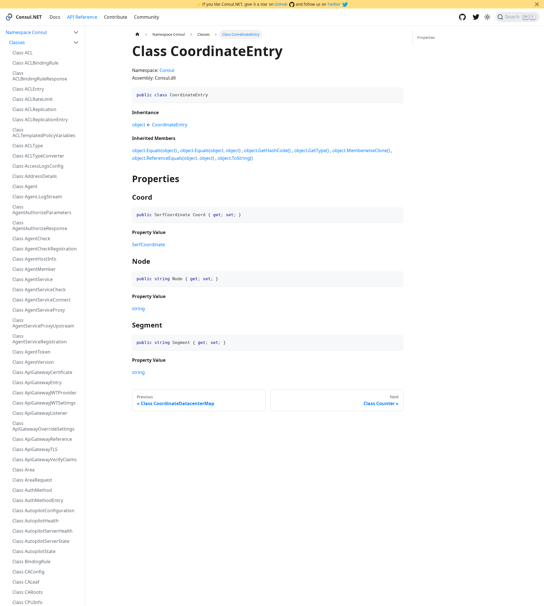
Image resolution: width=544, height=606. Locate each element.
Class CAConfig (28, 572)
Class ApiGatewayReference (42, 439)
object (138, 125)
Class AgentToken (31, 352)
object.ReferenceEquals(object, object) (173, 158)
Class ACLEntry (28, 89)
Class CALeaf (25, 582)
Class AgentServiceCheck (39, 289)
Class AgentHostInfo (34, 259)
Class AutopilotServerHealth (42, 531)
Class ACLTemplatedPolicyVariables (43, 133)
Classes (17, 42)
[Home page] (137, 34)
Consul (167, 70)
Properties (426, 37)
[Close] (537, 4)
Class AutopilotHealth (35, 521)
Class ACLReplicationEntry (40, 119)
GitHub (281, 4)
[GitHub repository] (462, 17)
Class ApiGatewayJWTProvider (44, 393)
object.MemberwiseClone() (361, 150)
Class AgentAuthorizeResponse (39, 225)
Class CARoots (27, 592)
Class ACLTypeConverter (38, 156)
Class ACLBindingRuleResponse (39, 76)
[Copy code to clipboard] (396, 94)
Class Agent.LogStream (37, 197)
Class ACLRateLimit (32, 99)
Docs (55, 17)
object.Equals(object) (154, 150)
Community (146, 17)
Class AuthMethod (32, 490)
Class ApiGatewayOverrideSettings (43, 426)
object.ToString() (235, 158)
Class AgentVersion (33, 362)
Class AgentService (32, 279)
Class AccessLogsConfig (37, 166)
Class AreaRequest (32, 480)
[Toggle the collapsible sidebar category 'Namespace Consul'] (76, 32)
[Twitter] (476, 17)
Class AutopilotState (34, 551)
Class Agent (24, 186)
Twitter (334, 4)
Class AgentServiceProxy (38, 310)
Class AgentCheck (31, 238)
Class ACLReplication (34, 109)
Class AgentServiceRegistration (39, 339)
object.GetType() (311, 150)
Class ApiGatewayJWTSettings (44, 403)
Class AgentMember (34, 269)
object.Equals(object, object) (210, 150)
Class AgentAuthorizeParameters (41, 210)
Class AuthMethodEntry (37, 500)
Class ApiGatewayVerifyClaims (44, 459)
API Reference (82, 17)
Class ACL (22, 53)
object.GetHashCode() (267, 150)
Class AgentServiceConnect (41, 300)
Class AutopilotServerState (40, 541)
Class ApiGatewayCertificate (42, 372)
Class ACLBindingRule (35, 63)
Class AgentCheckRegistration (44, 249)
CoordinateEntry (169, 125)
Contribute (115, 17)
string (138, 308)
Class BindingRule (31, 561)
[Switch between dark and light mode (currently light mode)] (487, 17)
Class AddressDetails (34, 176)
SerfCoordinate (148, 244)
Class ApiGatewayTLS (35, 449)
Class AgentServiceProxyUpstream (43, 323)
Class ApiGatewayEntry (36, 382)
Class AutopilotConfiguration (43, 510)
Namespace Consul (26, 32)
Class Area (23, 470)
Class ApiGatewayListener (39, 413)
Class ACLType (27, 146)
